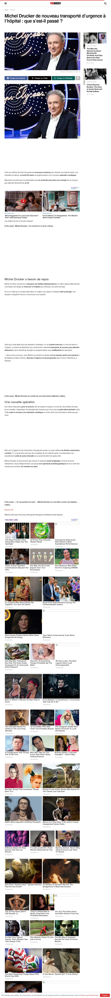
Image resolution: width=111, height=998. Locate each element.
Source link (9, 509)
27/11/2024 (91, 94)
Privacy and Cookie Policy (89, 995)
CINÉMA (12, 10)
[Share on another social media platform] (77, 78)
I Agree (105, 995)
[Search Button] (105, 3)
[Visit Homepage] (55, 3)
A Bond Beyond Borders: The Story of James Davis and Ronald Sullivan (94, 88)
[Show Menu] (6, 3)
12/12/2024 (91, 63)
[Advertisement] (42, 156)
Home (6, 10)
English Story (91, 45)
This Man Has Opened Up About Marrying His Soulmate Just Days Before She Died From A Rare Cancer (95, 54)
